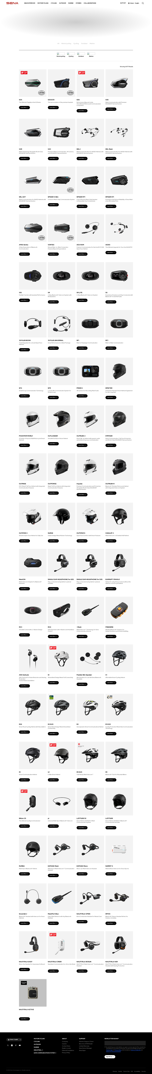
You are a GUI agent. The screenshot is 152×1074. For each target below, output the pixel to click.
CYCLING (37, 1041)
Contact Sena (66, 1046)
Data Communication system (44, 1053)
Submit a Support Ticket (86, 1041)
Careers (64, 1043)
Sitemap (115, 1071)
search (143, 3)
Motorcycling (66, 43)
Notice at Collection (136, 1050)
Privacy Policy (66, 1052)
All (58, 43)
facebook (15, 1045)
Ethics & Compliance (68, 1050)
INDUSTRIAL (38, 1050)
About (64, 1038)
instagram (12, 1045)
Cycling (76, 43)
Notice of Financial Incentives (113, 1051)
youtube (19, 1045)
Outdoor (84, 43)
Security (144, 1071)
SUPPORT (82, 1038)
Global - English (14, 1039)
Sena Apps (82, 1050)
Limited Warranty (84, 1046)
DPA (132, 1071)
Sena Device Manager (85, 1048)
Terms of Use (109, 1050)
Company (65, 1041)
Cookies (120, 1071)
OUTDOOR (37, 1044)
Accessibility (137, 1071)
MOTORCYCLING (39, 1038)
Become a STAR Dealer (86, 1043)
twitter (8, 1045)
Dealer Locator (66, 1048)
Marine (92, 43)
